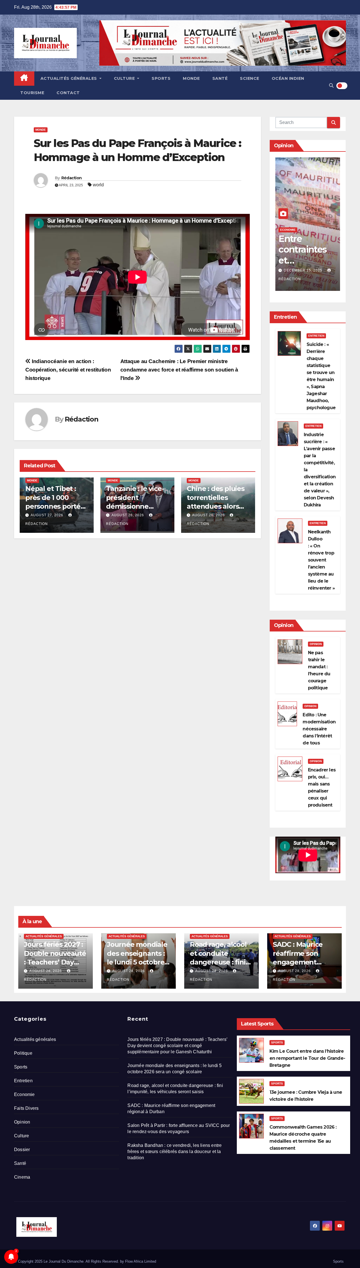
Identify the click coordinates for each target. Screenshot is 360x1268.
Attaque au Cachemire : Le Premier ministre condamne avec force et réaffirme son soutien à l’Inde (179, 369)
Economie (288, 229)
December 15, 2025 (303, 270)
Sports (161, 78)
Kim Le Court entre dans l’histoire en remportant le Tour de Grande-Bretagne (307, 1058)
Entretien (316, 335)
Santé (220, 78)
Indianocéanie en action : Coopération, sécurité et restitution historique (68, 369)
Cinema (22, 1177)
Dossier (22, 1149)
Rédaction (71, 177)
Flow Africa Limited (140, 1261)
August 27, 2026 (47, 515)
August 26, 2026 (127, 515)
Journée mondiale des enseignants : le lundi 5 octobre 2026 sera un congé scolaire (137, 962)
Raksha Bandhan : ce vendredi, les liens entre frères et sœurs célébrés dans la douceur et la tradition (174, 1151)
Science (249, 78)
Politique (23, 1053)
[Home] (24, 78)
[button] (331, 85)
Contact (68, 92)
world (98, 184)
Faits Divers (26, 1108)
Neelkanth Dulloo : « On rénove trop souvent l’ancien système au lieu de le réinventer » (321, 560)
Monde (191, 78)
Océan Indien (288, 78)
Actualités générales (69, 78)
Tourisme (32, 92)
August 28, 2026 (46, 971)
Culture (125, 78)
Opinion (316, 644)
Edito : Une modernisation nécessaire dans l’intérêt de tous (319, 729)
